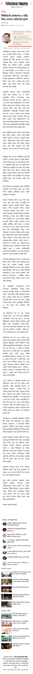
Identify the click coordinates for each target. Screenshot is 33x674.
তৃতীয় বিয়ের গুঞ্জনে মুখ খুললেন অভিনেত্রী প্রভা (21, 645)
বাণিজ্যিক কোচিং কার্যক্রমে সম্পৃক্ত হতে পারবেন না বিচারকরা (21, 573)
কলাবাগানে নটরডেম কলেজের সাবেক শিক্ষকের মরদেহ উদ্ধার (20, 580)
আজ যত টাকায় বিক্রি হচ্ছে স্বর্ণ (20, 587)
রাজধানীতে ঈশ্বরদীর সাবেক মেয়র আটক (18, 557)
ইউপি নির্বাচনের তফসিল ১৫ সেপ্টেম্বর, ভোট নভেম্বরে (20, 614)
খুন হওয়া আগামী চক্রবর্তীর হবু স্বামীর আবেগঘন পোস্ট (20, 637)
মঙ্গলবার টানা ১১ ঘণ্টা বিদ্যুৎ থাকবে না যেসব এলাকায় (20, 622)
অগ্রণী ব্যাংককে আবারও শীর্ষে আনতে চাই (20, 630)
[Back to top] (30, 670)
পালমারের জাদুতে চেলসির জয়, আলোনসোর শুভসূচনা (21, 595)
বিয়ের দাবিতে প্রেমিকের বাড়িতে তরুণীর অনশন (21, 603)
